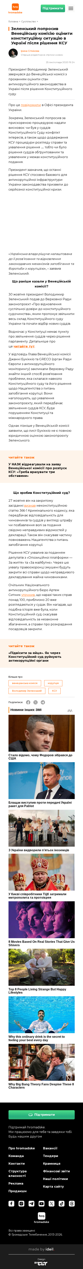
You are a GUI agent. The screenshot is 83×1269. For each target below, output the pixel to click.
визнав (30, 505)
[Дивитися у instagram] (21, 1204)
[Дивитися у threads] (72, 1204)
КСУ (54, 690)
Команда (16, 1156)
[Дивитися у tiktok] (61, 1204)
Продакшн (17, 1191)
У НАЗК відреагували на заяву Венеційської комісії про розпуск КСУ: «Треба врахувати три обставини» (37, 470)
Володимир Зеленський (27, 690)
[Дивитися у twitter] (51, 1204)
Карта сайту (53, 1186)
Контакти (16, 1163)
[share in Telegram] (43, 702)
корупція (53, 683)
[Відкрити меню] (71, 8)
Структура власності (17, 1173)
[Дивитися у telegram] (31, 1204)
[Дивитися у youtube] (41, 1204)
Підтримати (53, 8)
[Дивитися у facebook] (11, 1204)
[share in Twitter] (35, 702)
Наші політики (55, 1179)
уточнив (28, 595)
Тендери (50, 1156)
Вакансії (50, 1148)
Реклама (15, 1183)
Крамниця (51, 1163)
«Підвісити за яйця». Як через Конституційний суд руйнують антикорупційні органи (34, 656)
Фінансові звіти (56, 1171)
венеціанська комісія (24, 683)
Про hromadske (21, 1148)
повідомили (31, 105)
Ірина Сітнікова (30, 51)
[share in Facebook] (28, 702)
